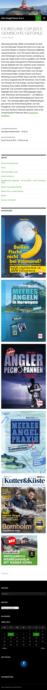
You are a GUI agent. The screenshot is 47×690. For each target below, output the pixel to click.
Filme (3, 168)
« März (4, 648)
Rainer (10, 38)
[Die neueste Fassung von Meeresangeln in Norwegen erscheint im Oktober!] (23, 310)
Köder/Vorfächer (7, 176)
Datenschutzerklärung (9, 163)
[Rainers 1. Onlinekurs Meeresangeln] (19, 550)
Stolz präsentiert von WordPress (11, 687)
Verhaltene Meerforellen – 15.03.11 (14, 130)
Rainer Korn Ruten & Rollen (11, 187)
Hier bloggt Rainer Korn (12, 18)
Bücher (4, 196)
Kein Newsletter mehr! (9, 172)
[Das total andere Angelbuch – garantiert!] (23, 376)
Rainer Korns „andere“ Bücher (12, 191)
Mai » (43, 648)
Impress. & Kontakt (8, 200)
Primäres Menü (44, 18)
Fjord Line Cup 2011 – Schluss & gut (14, 138)
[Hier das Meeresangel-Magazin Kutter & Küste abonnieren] (23, 504)
